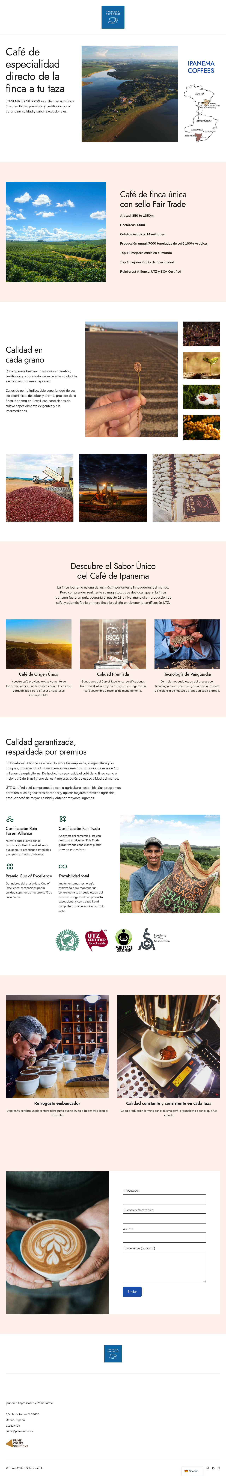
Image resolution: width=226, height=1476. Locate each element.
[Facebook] (213, 1468)
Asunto (128, 1229)
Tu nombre (131, 1191)
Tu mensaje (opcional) (139, 1248)
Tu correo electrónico (138, 1210)
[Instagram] (207, 1468)
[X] (219, 1468)
